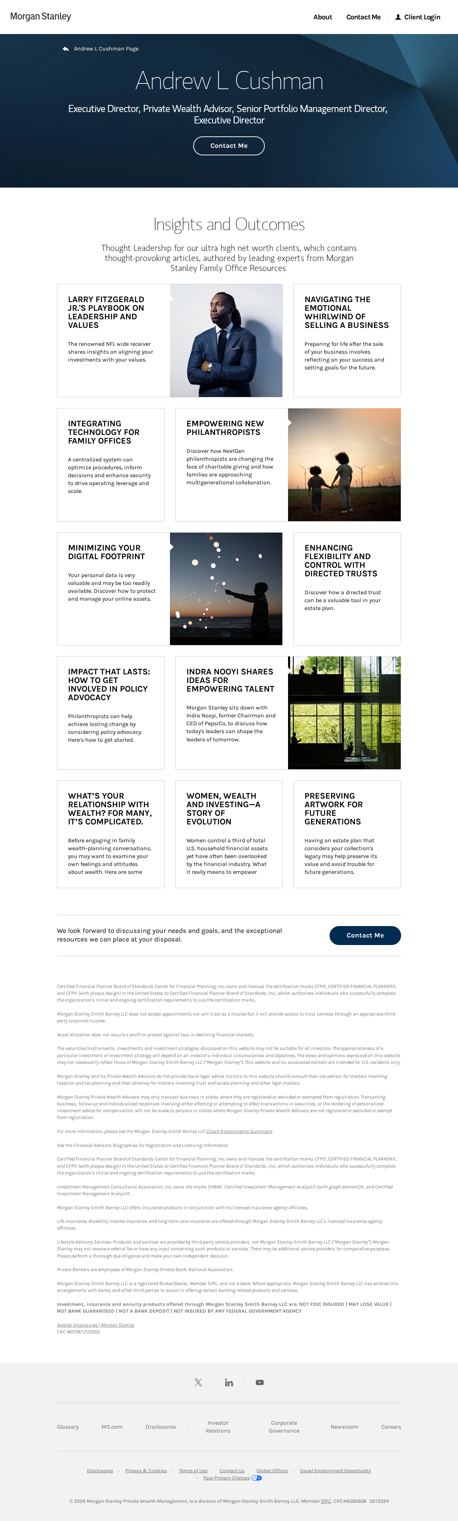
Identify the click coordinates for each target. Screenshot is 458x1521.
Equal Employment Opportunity (335, 1471)
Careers (391, 1426)
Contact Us (232, 1471)
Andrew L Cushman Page (106, 48)
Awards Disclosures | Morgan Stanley (95, 1325)
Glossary (68, 1426)
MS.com (112, 1426)
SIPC (326, 1501)
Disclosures (161, 1426)
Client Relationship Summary (239, 1131)
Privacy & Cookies (146, 1471)
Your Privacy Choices (226, 1478)
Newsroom (345, 1426)
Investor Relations (221, 1426)
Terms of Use (193, 1471)
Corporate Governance (288, 1426)
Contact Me (229, 146)
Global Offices (272, 1471)
